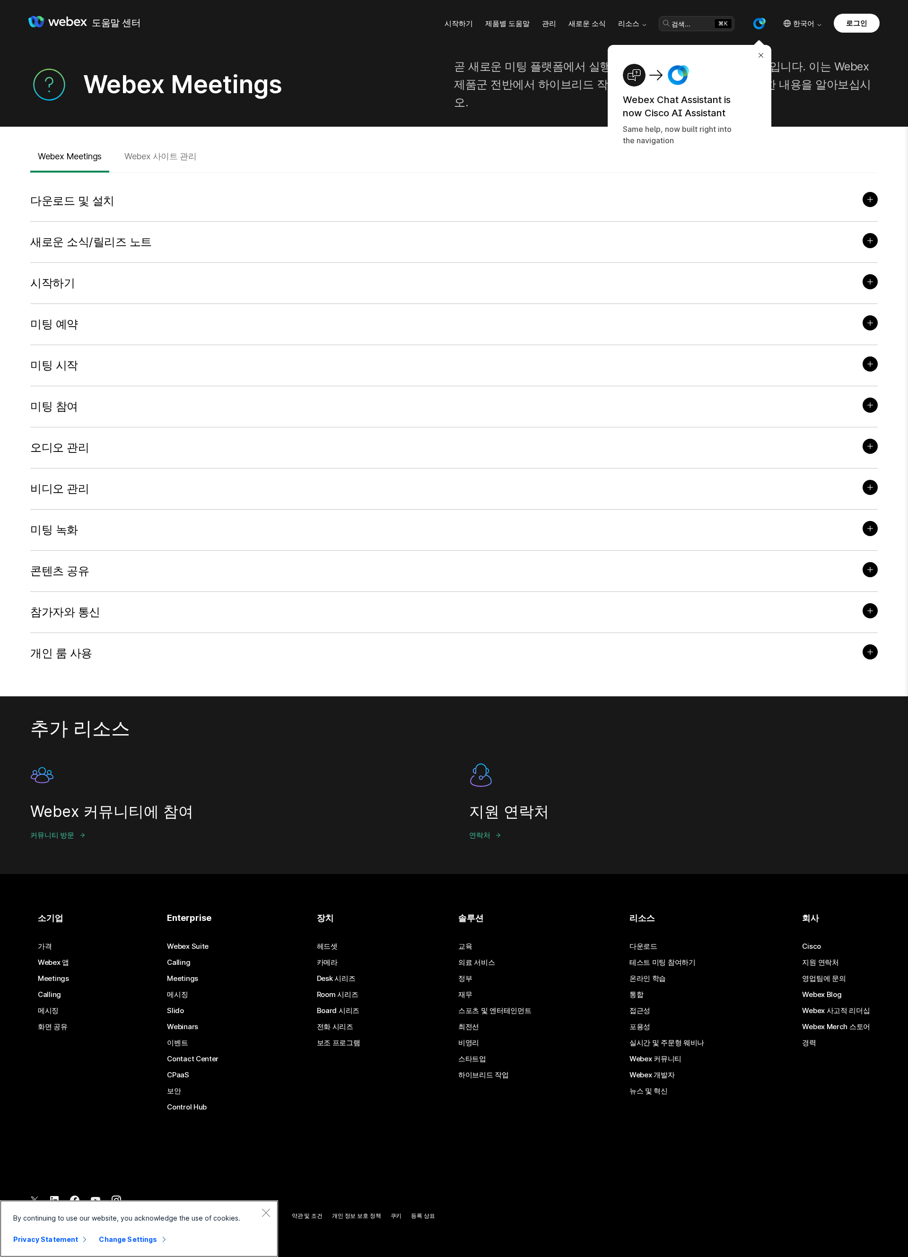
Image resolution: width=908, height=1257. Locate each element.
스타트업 (472, 1059)
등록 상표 (423, 1215)
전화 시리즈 (335, 1026)
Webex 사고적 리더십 (836, 1010)
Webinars (182, 1026)
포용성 (639, 1026)
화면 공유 (53, 1026)
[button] (759, 23)
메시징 (48, 1010)
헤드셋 (327, 946)
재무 (465, 994)
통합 (636, 994)
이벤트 (177, 1043)
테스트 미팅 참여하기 (662, 962)
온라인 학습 (647, 978)
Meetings (53, 978)
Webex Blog (821, 994)
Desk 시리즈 (336, 978)
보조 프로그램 (338, 1043)
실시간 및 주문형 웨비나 (666, 1043)
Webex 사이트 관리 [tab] (160, 156)
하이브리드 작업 (483, 1075)
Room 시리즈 (337, 994)
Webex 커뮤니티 (655, 1059)
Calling (49, 994)
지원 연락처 (820, 962)
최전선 (468, 1026)
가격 (45, 946)
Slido (175, 1010)
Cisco (811, 946)
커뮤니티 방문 (52, 835)
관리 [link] (549, 23)
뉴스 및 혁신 (648, 1091)
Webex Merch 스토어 (836, 1026)
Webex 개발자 (651, 1075)
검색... (681, 24)
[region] (139, 1228)
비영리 (468, 1043)
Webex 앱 (53, 962)
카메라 (327, 962)
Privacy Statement (45, 1239)
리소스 (628, 23)
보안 (174, 1091)
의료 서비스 (476, 962)
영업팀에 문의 (824, 978)
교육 (465, 946)
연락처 (479, 835)
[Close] (266, 1212)
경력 (809, 1043)
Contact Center (192, 1059)
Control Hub (187, 1107)
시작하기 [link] (459, 23)
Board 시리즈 (338, 1010)
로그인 (856, 23)
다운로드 (643, 946)
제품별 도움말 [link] (507, 23)
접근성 (639, 1010)
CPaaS (178, 1075)
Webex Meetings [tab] (70, 156)
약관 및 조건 (307, 1215)
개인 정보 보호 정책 (356, 1215)
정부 (465, 978)
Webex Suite (188, 946)
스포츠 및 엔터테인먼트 (494, 1010)
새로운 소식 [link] (587, 23)
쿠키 (396, 1215)
